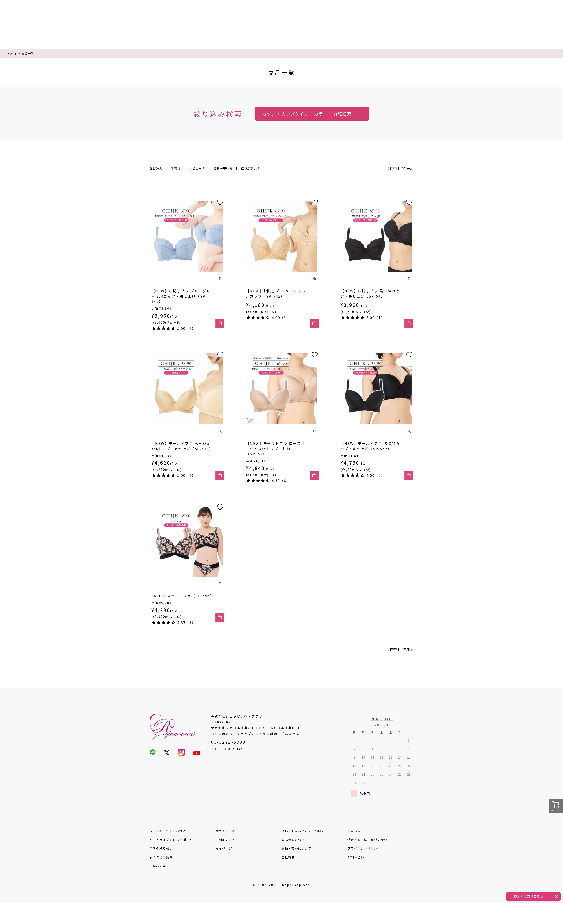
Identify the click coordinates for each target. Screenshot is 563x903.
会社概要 (288, 857)
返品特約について (295, 839)
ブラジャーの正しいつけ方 (169, 831)
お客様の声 (158, 865)
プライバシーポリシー (364, 848)
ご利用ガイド (225, 839)
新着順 (175, 168)
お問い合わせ (357, 857)
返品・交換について (296, 848)
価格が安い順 (223, 168)
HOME (12, 53)
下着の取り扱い (161, 848)
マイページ (224, 848)
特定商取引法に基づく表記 (367, 839)
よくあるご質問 (161, 857)
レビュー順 (197, 168)
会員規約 (354, 831)
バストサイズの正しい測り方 (171, 839)
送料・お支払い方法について (303, 831)
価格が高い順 (250, 168)
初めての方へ (225, 831)
